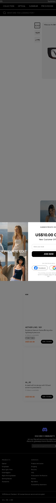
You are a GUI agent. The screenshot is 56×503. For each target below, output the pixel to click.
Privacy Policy (48, 274)
